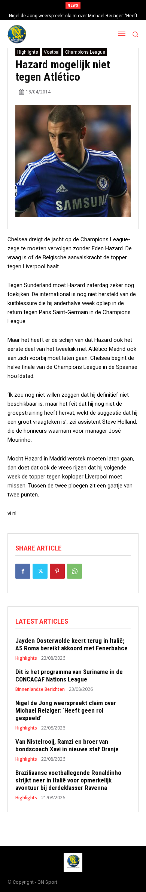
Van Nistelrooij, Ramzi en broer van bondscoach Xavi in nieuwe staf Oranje (67, 745)
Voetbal (52, 52)
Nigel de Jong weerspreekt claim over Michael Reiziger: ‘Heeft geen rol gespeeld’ (65, 710)
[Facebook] (22, 571)
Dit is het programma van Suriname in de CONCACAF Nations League (69, 675)
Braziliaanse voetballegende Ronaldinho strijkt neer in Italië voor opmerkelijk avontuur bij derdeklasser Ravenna (68, 780)
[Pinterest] (57, 571)
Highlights (27, 52)
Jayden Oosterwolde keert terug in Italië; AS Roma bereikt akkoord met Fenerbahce (71, 644)
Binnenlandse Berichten (40, 689)
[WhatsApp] (74, 571)
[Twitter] (40, 571)
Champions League (85, 52)
